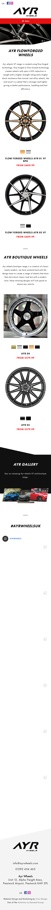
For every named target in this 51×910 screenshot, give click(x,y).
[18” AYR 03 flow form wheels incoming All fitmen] (25, 658)
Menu (27, 21)
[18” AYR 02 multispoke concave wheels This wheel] (25, 750)
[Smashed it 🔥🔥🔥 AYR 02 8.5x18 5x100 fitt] (25, 612)
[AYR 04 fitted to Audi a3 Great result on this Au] (25, 797)
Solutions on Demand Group (31, 902)
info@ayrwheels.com (25, 863)
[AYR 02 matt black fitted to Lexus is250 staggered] (25, 704)
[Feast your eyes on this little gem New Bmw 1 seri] (25, 566)
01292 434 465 (25, 869)
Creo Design (41, 898)
